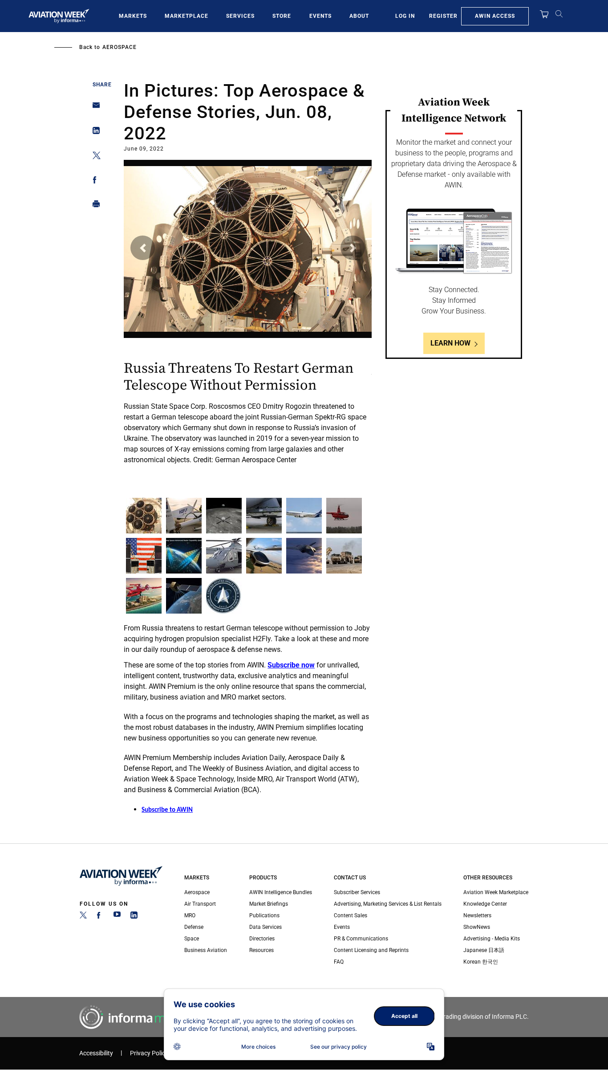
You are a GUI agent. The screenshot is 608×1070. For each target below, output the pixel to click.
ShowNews (476, 927)
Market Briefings (268, 904)
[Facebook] (100, 917)
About (359, 16)
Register (443, 16)
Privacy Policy (149, 1053)
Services (240, 16)
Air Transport (200, 904)
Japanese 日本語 (483, 950)
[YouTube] (117, 917)
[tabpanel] (248, 313)
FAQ (339, 962)
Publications (264, 915)
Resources (261, 950)
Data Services (265, 927)
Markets (133, 16)
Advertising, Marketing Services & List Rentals (388, 904)
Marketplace (186, 16)
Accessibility (96, 1053)
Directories (262, 939)
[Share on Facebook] (94, 181)
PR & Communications (361, 939)
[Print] (94, 206)
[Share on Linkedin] (94, 132)
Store (281, 16)
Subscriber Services (357, 892)
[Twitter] (83, 917)
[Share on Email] (94, 108)
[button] (142, 248)
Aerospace (119, 47)
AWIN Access (495, 16)
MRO (189, 915)
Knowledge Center (485, 904)
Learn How (450, 343)
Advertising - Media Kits (491, 939)
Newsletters (477, 915)
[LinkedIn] (134, 917)
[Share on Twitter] (94, 157)
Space (191, 939)
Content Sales (350, 915)
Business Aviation (205, 950)
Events (320, 16)
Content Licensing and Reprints (371, 950)
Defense (193, 927)
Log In (405, 16)
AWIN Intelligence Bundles (280, 892)
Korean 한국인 (480, 962)
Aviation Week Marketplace (495, 892)
